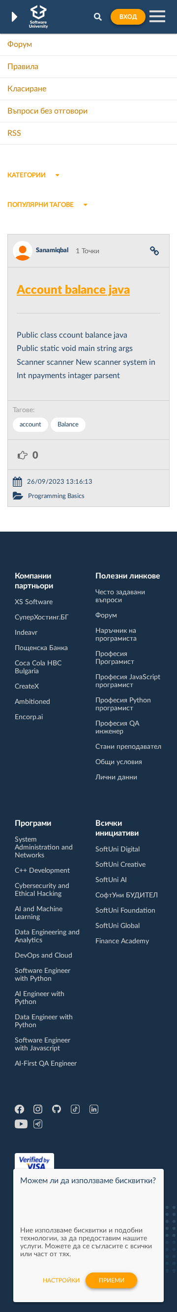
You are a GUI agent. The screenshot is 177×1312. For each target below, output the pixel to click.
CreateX (27, 686)
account (30, 425)
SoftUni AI (111, 880)
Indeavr (26, 632)
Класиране (26, 89)
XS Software (34, 602)
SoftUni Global (117, 926)
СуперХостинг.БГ (42, 617)
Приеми (111, 1280)
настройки (61, 1280)
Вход (128, 17)
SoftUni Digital (117, 849)
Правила (22, 67)
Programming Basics (56, 496)
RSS (14, 133)
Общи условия (118, 762)
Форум (19, 44)
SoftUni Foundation (125, 910)
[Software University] (38, 17)
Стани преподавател (128, 746)
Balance (68, 425)
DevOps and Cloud (43, 955)
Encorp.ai (29, 717)
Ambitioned (32, 701)
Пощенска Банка (41, 648)
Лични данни (116, 777)
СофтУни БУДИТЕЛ (126, 895)
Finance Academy (122, 941)
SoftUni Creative (120, 864)
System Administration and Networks (44, 847)
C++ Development (42, 870)
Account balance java (73, 290)
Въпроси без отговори (47, 111)
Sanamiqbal (52, 250)
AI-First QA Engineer (46, 1063)
